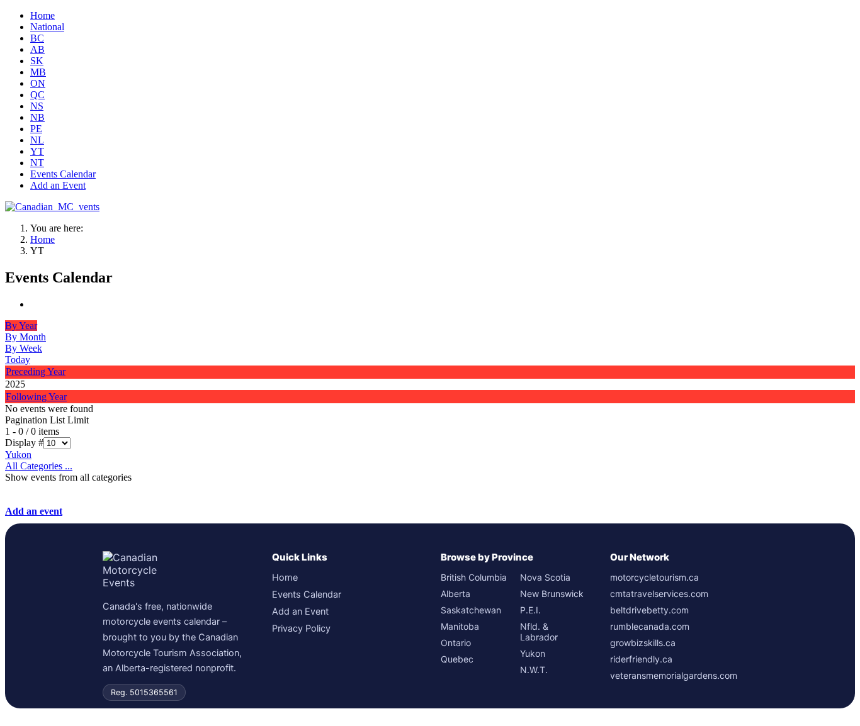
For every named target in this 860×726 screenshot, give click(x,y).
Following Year (36, 396)
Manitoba (460, 626)
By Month (25, 337)
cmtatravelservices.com (659, 593)
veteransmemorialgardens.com (673, 675)
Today (17, 359)
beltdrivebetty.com (649, 610)
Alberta (455, 593)
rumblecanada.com (649, 626)
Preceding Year (35, 371)
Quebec (457, 659)
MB (38, 72)
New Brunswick (552, 593)
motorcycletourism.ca (654, 577)
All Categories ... (38, 466)
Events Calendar (63, 174)
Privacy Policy (301, 628)
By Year (21, 325)
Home (42, 15)
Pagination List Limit (47, 420)
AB (37, 49)
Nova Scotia (545, 577)
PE (36, 128)
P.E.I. (530, 610)
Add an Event (58, 185)
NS (36, 106)
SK (36, 60)
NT (37, 162)
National (47, 26)
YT (37, 151)
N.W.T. (534, 669)
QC (37, 94)
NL (37, 140)
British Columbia (474, 577)
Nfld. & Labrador (539, 631)
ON (37, 83)
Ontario (456, 642)
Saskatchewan (471, 610)
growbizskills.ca (643, 642)
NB (37, 117)
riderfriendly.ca (641, 659)
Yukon (18, 454)
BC (37, 38)
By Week (23, 348)
